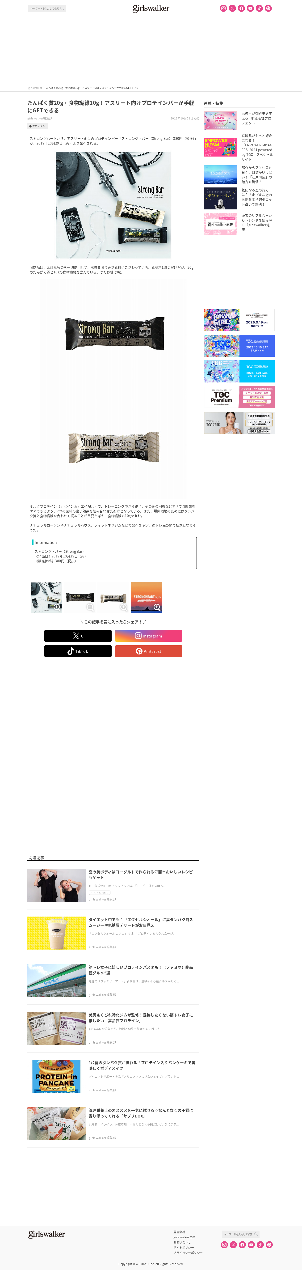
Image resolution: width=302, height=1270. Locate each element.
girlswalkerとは (184, 1237)
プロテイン (38, 126)
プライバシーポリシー (188, 1252)
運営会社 (179, 1232)
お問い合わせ (182, 1242)
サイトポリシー (183, 1247)
